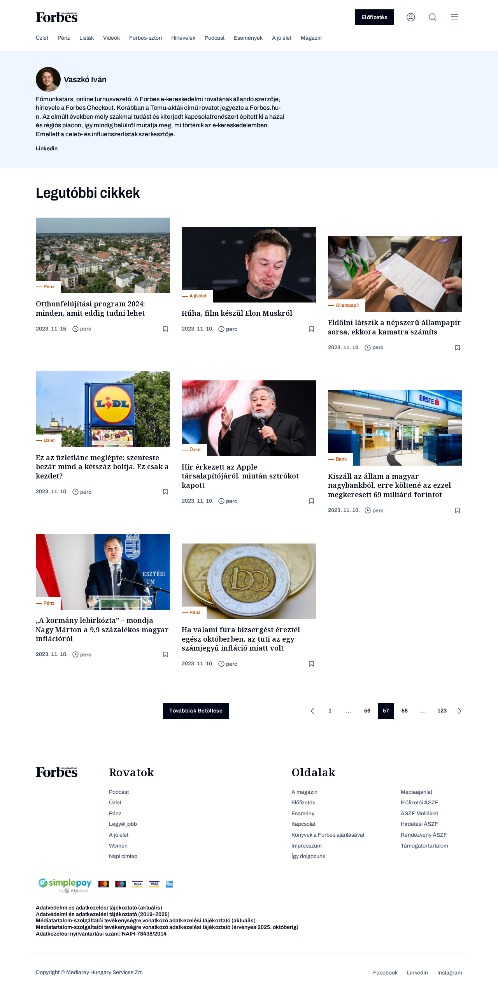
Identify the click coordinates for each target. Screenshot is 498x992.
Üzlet (42, 38)
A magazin (304, 792)
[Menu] (454, 17)
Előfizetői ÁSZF (419, 803)
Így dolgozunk (308, 856)
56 (367, 711)
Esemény (302, 813)
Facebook (385, 973)
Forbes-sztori (145, 38)
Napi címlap (123, 856)
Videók (111, 38)
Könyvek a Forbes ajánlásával (327, 835)
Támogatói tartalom (424, 846)
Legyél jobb (123, 824)
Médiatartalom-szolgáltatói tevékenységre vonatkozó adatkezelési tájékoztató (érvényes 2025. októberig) (167, 927)
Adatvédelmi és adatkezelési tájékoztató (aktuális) (99, 908)
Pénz (64, 38)
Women (118, 846)
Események (248, 38)
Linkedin (47, 148)
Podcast (214, 38)
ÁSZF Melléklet (419, 813)
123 (442, 711)
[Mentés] (166, 329)
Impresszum (306, 846)
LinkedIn (417, 973)
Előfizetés (374, 17)
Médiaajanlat (416, 792)
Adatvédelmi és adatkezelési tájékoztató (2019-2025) (103, 914)
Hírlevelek (183, 38)
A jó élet (281, 38)
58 (405, 711)
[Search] (432, 17)
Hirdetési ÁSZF (419, 824)
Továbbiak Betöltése (196, 711)
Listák (86, 38)
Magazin (311, 38)
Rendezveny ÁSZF (424, 835)
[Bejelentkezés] (411, 17)
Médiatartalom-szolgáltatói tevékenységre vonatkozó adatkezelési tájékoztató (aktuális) (146, 920)
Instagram (449, 973)
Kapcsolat (303, 824)
